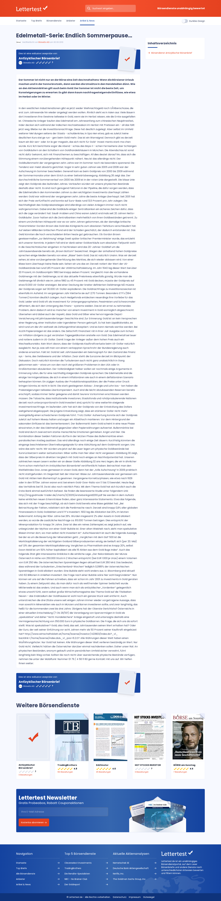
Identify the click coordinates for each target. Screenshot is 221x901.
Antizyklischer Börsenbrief (39, 58)
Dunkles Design (197, 21)
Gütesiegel (148, 897)
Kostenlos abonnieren (32, 822)
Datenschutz (119, 897)
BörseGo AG (43, 42)
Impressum (135, 897)
